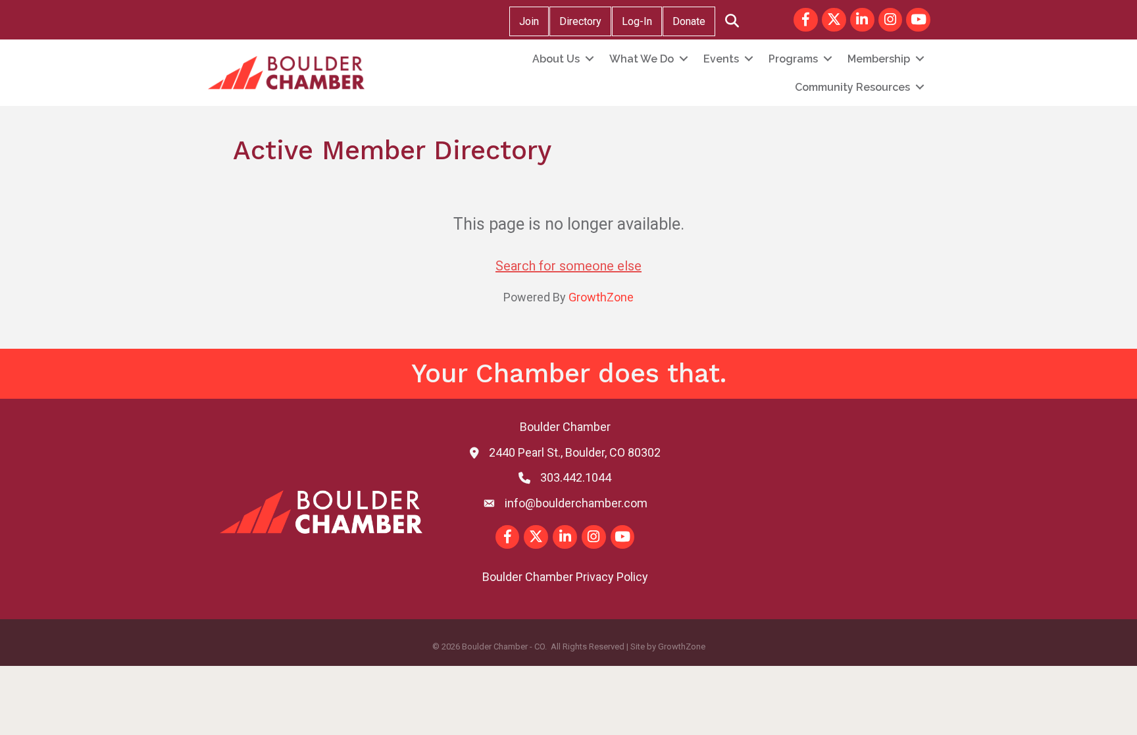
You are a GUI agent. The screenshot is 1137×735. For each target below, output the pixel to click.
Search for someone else (568, 266)
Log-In (637, 21)
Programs (793, 59)
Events (721, 59)
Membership (878, 59)
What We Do (641, 59)
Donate (688, 21)
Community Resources (852, 87)
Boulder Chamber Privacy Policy (565, 577)
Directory (580, 21)
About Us (556, 59)
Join (529, 21)
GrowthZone (601, 297)
